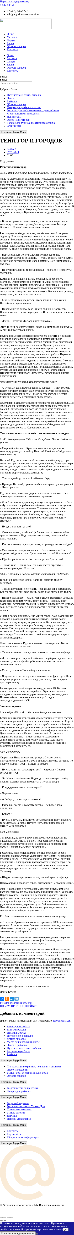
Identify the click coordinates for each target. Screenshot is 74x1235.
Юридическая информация (23, 1137)
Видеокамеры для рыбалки (23, 1088)
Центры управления (19, 1118)
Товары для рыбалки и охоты (24, 107)
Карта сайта (14, 1134)
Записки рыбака (16, 1029)
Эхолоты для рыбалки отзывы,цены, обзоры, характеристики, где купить (33, 112)
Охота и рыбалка (17, 1045)
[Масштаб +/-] (1, 1217)
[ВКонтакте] (2, 999)
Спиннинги (14, 125)
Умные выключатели (19, 1109)
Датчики (12, 1115)
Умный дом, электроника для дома (27, 1072)
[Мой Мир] (12, 999)
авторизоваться (61, 1020)
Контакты (12, 49)
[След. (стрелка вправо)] (4, 1220)
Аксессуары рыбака (18, 1026)
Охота (10, 98)
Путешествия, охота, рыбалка (24, 94)
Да (65, 1229)
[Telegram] (16, 999)
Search (3, 76)
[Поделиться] (8, 1217)
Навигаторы (14, 116)
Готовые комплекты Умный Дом (26, 1106)
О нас (10, 33)
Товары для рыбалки (19, 1091)
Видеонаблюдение (18, 1103)
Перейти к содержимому (14, 1)
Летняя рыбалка (16, 1038)
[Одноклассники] (7, 999)
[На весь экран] (4, 1217)
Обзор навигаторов (18, 119)
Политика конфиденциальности (17, 1233)
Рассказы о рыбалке (18, 1051)
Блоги (10, 43)
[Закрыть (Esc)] (11, 1217)
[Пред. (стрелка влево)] (1, 1220)
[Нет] (37, 1233)
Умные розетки (16, 1112)
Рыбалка (12, 101)
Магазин (12, 37)
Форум (11, 40)
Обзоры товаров (16, 46)
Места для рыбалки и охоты (23, 1041)
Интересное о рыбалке (20, 1035)
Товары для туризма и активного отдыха (31, 122)
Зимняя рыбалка (16, 1032)
